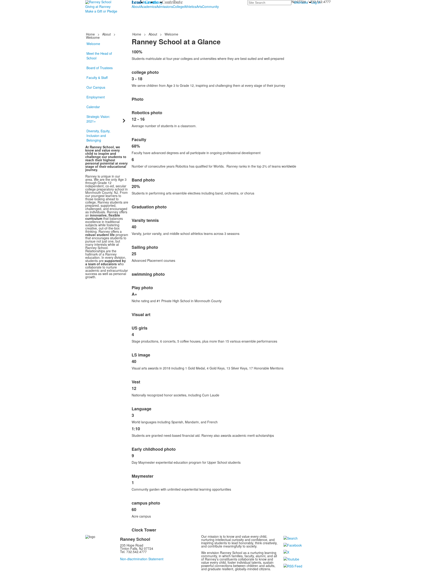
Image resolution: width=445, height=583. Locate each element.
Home (91, 34)
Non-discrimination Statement (141, 559)
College (178, 6)
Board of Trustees (99, 67)
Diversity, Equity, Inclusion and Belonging (98, 136)
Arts (199, 6)
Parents (137, 2)
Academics (148, 6)
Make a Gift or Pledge (101, 11)
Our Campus (95, 87)
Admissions (164, 6)
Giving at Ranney (98, 6)
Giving (157, 2)
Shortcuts (301, 2)
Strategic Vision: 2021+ (98, 118)
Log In (316, 2)
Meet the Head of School (99, 55)
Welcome (93, 43)
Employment (95, 97)
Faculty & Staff (97, 77)
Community (210, 6)
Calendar (93, 106)
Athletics (190, 6)
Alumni (148, 2)
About (136, 6)
